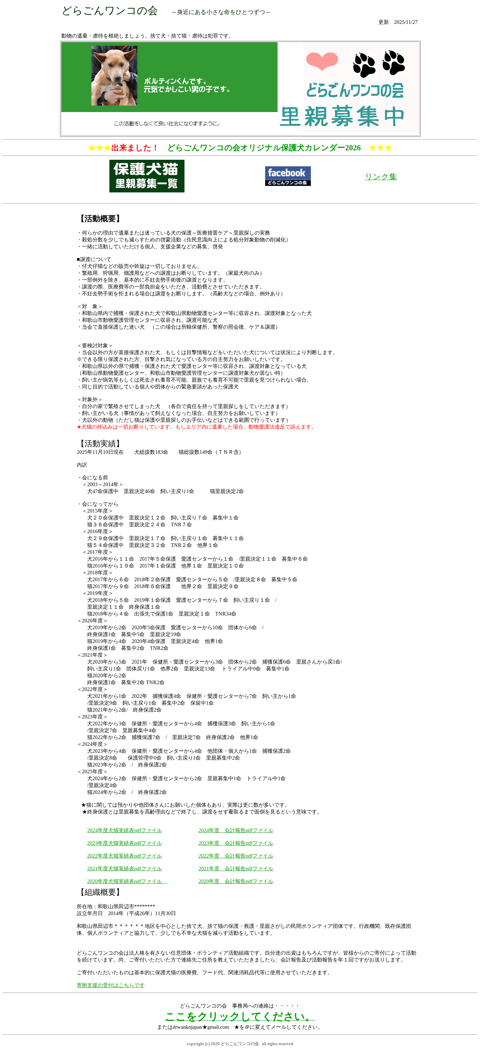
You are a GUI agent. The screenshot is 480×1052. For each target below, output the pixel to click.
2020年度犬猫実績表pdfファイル (127, 881)
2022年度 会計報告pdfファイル (236, 856)
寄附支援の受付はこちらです (111, 985)
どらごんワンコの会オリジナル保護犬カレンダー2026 (264, 147)
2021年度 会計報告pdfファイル (236, 868)
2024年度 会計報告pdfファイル (236, 830)
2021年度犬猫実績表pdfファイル (124, 868)
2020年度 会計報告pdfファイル (236, 881)
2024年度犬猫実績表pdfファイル (124, 830)
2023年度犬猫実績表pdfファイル (124, 843)
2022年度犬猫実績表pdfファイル (124, 856)
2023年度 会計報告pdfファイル (236, 843)
